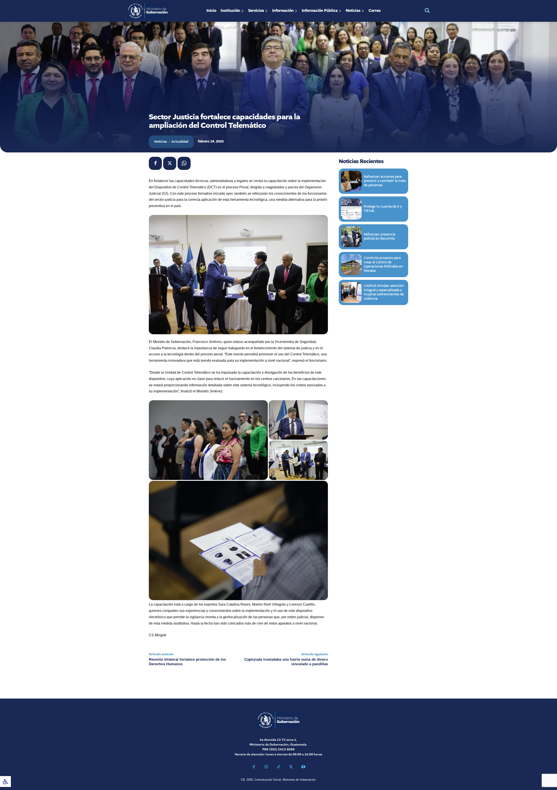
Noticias (160, 141)
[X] (169, 163)
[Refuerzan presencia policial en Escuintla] (351, 236)
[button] (427, 10)
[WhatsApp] (184, 163)
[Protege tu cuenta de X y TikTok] (351, 209)
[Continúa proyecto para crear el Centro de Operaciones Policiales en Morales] (351, 264)
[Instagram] (266, 767)
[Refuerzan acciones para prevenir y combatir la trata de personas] (351, 181)
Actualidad (179, 141)
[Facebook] (155, 163)
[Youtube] (303, 767)
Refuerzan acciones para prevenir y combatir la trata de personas (385, 181)
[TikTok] (278, 767)
